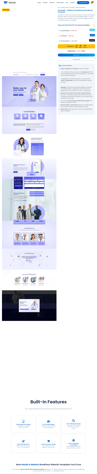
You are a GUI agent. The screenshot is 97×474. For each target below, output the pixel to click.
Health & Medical (65, 7)
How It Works (60, 2)
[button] (83, 2)
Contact (72, 2)
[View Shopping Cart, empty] (92, 2)
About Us (52, 2)
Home (39, 2)
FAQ (67, 2)
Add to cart (76, 55)
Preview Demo (76, 59)
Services (45, 2)
